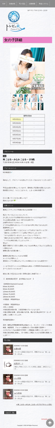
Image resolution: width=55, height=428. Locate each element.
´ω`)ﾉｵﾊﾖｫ (18, 393)
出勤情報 (32, 4)
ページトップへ (46, 419)
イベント (22, 11)
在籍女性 (12, 4)
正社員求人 (14, 18)
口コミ (4, 18)
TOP (3, 4)
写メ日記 (22, 4)
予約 (48, 11)
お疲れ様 (17, 349)
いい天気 (17, 378)
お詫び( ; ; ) (18, 363)
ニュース (12, 11)
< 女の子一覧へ (10, 413)
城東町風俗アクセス (36, 11)
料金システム (43, 4)
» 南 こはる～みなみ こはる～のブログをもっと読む (34, 404)
